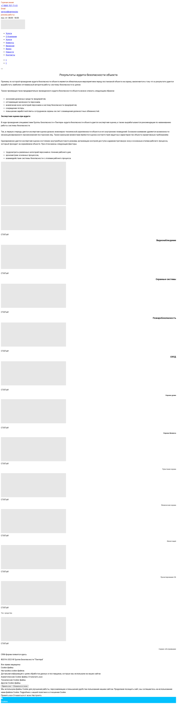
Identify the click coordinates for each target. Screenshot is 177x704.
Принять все (6, 686)
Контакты (10, 55)
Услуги (9, 33)
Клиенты (10, 43)
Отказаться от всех (20, 686)
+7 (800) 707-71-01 (9, 5)
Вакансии (10, 46)
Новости (10, 52)
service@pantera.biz (9, 12)
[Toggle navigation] (2, 68)
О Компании (11, 36)
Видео (8, 49)
